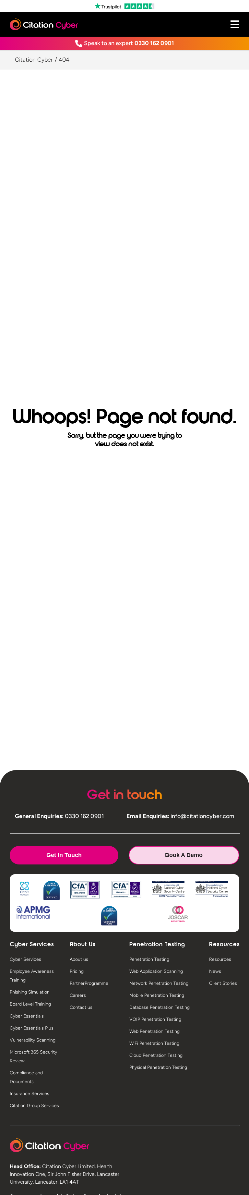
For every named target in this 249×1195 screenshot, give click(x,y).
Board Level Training (30, 1004)
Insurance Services (29, 1093)
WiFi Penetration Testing (154, 1043)
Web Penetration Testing (154, 1031)
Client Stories (223, 983)
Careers (78, 995)
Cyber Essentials (27, 1016)
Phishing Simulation (30, 992)
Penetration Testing (149, 959)
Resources (220, 959)
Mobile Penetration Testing (156, 995)
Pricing (77, 971)
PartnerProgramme (89, 983)
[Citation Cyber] (49, 1145)
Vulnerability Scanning (32, 1040)
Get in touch (64, 855)
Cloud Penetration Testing (156, 1055)
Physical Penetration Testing (158, 1067)
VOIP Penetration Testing (155, 1019)
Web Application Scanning (156, 971)
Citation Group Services (34, 1105)
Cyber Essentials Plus (31, 1028)
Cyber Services (25, 959)
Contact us (81, 1007)
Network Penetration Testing (158, 983)
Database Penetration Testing (159, 1007)
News (215, 971)
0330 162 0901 (154, 43)
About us (79, 959)
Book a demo (184, 855)
